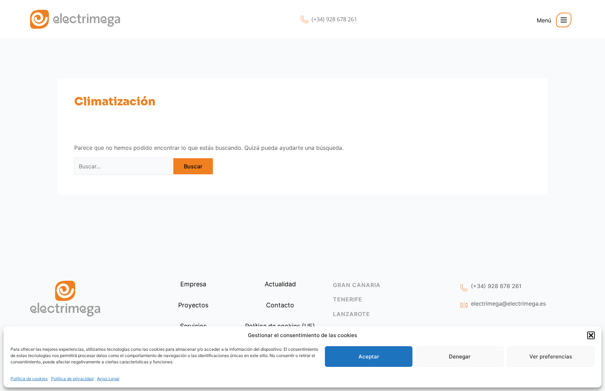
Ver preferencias (550, 356)
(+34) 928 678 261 (334, 19)
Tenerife (347, 299)
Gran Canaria (357, 284)
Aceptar (369, 356)
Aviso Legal (108, 378)
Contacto (280, 305)
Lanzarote (351, 313)
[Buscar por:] (123, 166)
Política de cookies (29, 378)
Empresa (193, 284)
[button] (590, 335)
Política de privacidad (72, 378)
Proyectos (193, 305)
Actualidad (280, 284)
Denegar (460, 356)
